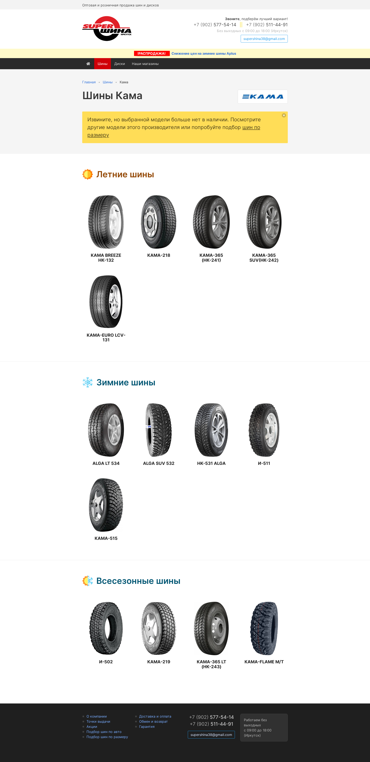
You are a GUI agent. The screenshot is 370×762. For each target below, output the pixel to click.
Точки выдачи (98, 721)
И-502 (106, 661)
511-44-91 (267, 24)
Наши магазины (145, 64)
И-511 (264, 463)
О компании (97, 716)
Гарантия (147, 726)
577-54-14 (215, 24)
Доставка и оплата (155, 716)
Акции (92, 726)
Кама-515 (106, 538)
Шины (102, 64)
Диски (119, 64)
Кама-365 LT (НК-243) (211, 664)
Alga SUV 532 (159, 463)
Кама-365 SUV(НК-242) (264, 258)
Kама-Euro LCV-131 (106, 338)
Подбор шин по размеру (107, 737)
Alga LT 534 (106, 463)
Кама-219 (158, 661)
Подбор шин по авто (104, 732)
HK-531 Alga (211, 463)
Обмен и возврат (153, 721)
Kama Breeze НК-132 (106, 258)
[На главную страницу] (106, 41)
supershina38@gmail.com (264, 39)
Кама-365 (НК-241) (211, 258)
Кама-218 (158, 255)
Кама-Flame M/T (264, 661)
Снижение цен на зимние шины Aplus (186, 53)
